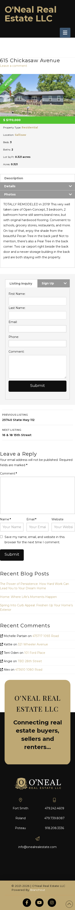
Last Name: (17, 308)
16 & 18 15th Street (16, 432)
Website (57, 519)
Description (13, 178)
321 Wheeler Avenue (33, 644)
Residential (30, 127)
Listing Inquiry (21, 283)
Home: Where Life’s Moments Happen (28, 597)
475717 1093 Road (45, 636)
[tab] (37, 178)
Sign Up (48, 283)
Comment (8, 473)
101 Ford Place (34, 653)
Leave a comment (13, 66)
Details (9, 186)
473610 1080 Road (28, 669)
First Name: (17, 294)
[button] (65, 33)
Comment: (16, 351)
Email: (13, 322)
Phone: (14, 337)
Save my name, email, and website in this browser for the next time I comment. (35, 539)
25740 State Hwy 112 (18, 417)
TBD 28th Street (30, 661)
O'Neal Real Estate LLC (31, 14)
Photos (10, 194)
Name (5, 519)
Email (31, 519)
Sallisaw (20, 134)
